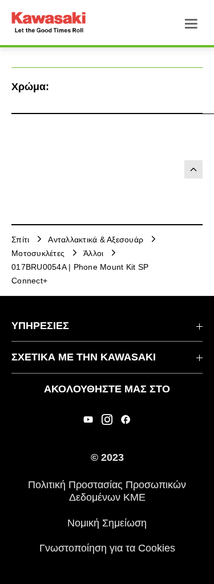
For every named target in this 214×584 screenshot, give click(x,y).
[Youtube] (88, 419)
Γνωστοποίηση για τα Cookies (107, 548)
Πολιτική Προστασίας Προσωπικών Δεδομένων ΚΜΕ (107, 491)
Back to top (193, 169)
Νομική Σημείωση (107, 522)
